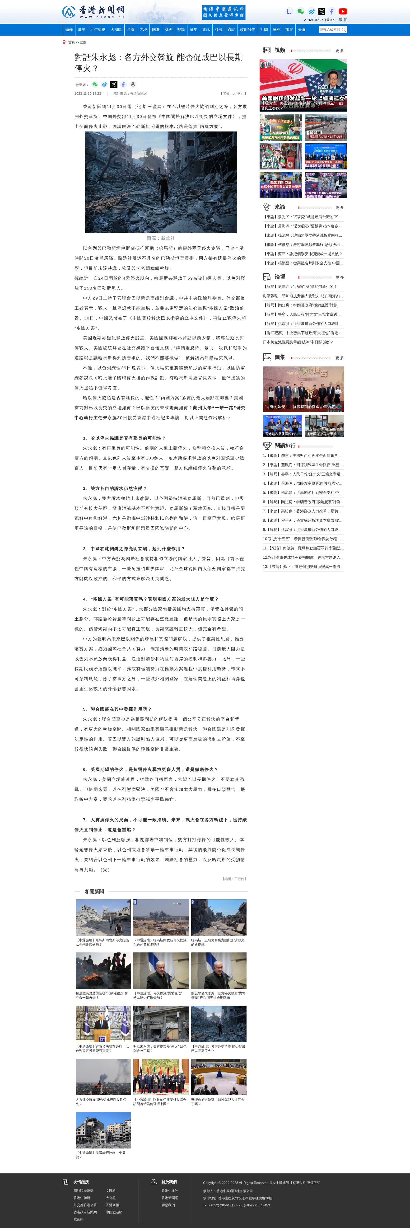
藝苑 (276, 30)
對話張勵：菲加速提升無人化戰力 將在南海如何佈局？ (309, 296)
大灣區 (116, 30)
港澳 (81, 30)
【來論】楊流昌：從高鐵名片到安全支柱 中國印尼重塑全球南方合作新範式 (326, 263)
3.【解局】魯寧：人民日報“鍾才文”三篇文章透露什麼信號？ (313, 474)
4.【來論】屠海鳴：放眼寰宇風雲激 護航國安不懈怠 (306, 483)
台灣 (131, 30)
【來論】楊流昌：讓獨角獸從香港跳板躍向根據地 (304, 235)
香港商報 (112, 1205)
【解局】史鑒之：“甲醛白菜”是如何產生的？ (300, 287)
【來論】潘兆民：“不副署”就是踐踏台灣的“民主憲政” (307, 217)
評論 (219, 30)
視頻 (181, 30)
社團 (264, 30)
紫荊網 (79, 1219)
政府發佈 (247, 30)
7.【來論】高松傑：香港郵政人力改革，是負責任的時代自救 (314, 511)
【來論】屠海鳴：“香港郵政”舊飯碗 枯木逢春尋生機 (306, 226)
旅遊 (289, 30)
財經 (168, 30)
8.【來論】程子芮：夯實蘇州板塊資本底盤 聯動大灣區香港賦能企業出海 (324, 520)
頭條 (69, 30)
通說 (231, 30)
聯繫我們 (168, 1205)
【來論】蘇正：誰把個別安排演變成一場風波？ (303, 254)
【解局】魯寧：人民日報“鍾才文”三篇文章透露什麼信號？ (311, 314)
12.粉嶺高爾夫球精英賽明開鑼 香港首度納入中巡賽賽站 (311, 557)
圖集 (193, 30)
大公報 (111, 1198)
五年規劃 (98, 30)
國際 (156, 30)
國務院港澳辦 (83, 1191)
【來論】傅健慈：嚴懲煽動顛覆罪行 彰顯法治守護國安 (309, 245)
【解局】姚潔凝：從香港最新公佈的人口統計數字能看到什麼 (314, 324)
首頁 (71, 42)
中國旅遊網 (114, 1212)
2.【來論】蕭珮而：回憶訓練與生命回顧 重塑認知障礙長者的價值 (318, 465)
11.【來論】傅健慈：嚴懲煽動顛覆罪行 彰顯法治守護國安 (311, 548)
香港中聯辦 (82, 1198)
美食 (302, 30)
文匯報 (111, 1191)
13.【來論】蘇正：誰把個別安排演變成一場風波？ (305, 567)
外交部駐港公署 (85, 1205)
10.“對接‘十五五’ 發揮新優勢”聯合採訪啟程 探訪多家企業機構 (317, 539)
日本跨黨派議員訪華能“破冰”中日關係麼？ (298, 342)
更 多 (339, 51)
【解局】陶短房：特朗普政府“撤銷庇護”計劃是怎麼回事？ (311, 305)
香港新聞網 (170, 1198)
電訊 (206, 30)
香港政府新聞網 (85, 1212)
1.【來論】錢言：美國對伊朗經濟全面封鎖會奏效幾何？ (310, 456)
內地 (143, 30)
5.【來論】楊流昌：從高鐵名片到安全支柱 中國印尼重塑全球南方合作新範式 (327, 493)
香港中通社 (170, 1191)
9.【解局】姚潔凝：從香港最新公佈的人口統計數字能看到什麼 (315, 530)
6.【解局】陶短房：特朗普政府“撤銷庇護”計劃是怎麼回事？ (313, 502)
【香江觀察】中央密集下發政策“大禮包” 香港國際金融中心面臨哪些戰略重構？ (329, 333)
